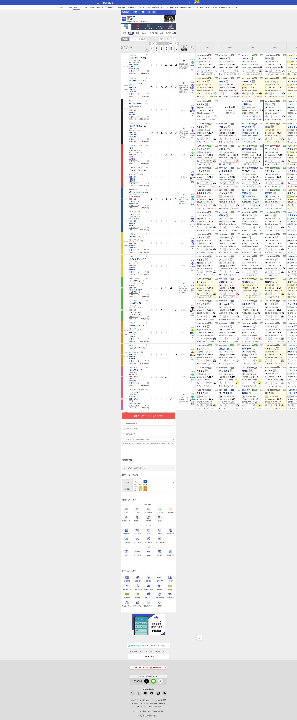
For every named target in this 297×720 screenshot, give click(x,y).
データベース (131, 7)
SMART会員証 (158, 711)
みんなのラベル (127, 606)
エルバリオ (134, 303)
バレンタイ (224, 193)
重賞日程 (148, 581)
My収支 (137, 597)
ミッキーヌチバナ (203, 164)
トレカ (148, 7)
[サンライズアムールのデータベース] (147, 123)
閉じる (154, 43)
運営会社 (157, 707)
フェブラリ (224, 393)
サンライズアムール (270, 74)
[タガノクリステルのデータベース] (147, 55)
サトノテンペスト (136, 370)
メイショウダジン (136, 236)
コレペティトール (248, 164)
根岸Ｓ (222, 81)
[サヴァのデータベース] (147, 145)
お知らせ (134, 700)
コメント (144, 33)
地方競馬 (121, 7)
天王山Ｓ (200, 104)
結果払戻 (171, 28)
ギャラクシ (247, 215)
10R (149, 12)
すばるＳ (223, 58)
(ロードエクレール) (202, 96)
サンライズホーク (270, 186)
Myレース (148, 597)
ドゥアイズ (224, 164)
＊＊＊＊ (212, 142)
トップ (62, 7)
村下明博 (132, 181)
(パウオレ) (292, 74)
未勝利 (245, 104)
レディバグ (201, 74)
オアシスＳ (201, 171)
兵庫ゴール (247, 348)
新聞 (130, 33)
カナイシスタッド (134, 403)
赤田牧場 (132, 247)
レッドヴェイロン (225, 208)
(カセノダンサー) (248, 96)
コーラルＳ (201, 58)
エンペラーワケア (225, 96)
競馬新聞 (155, 7)
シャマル (224, 363)
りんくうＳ (247, 127)
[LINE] (145, 693)
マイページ (223, 7)
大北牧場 (132, 159)
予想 (85, 7)
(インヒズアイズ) (270, 297)
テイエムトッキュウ (248, 74)
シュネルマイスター (271, 164)
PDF (161, 39)
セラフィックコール (271, 230)
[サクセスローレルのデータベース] (147, 323)
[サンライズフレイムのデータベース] (147, 78)
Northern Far (133, 203)
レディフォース (225, 297)
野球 (149, 711)
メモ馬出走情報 (159, 597)
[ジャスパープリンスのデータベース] (147, 101)
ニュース (69, 7)
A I (81, 7)
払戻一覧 (137, 581)
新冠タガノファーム (135, 69)
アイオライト (270, 119)
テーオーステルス (225, 74)
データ (133, 39)
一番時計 (159, 606)
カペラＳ (246, 58)
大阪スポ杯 (270, 81)
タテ (169, 39)
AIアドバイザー (138, 606)
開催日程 (127, 581)
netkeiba (107, 2)
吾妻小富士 (201, 193)
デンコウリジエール (137, 170)
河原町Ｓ (223, 282)
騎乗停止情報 (148, 589)
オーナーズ (137, 711)
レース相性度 (170, 597)
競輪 (198, 2)
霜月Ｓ (245, 237)
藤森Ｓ (268, 58)
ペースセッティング (140, 192)
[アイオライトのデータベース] (147, 212)
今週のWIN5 (159, 581)
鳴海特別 (246, 282)
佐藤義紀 (132, 358)
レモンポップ (248, 186)
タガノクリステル (136, 58)
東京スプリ (201, 348)
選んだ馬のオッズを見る (150, 416)
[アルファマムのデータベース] (147, 389)
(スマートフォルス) (270, 142)
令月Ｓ (245, 371)
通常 (124, 33)
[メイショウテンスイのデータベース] (147, 256)
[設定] (174, 39)
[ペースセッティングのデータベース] (147, 190)
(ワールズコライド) (248, 297)
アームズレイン (248, 142)
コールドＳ (270, 259)
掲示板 (168, 33)
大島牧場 (132, 336)
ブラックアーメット (203, 208)
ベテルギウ (201, 237)
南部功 (131, 225)
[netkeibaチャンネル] (151, 693)
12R (153, 12)
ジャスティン (202, 363)
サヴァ (132, 148)
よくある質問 (161, 700)
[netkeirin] (148, 668)
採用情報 (162, 703)
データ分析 (159, 28)
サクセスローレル (136, 325)
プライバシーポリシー (144, 707)
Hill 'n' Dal (132, 114)
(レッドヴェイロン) (270, 408)
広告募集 (153, 703)
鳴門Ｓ (199, 282)
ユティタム (202, 186)
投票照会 (127, 597)
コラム (103, 7)
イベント (214, 7)
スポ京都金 (247, 149)
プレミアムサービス (147, 700)
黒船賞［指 (224, 348)
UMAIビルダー (94, 7)
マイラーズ (269, 149)
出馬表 (126, 28)
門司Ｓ (245, 193)
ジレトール (202, 119)
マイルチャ (247, 171)
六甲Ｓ (290, 149)
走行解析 (142, 39)
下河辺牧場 (132, 91)
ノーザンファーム (134, 314)
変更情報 (159, 589)
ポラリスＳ (201, 81)
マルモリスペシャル (248, 230)
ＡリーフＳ (247, 81)
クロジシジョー (248, 386)
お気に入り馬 (193, 7)
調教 (137, 33)
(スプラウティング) (270, 96)
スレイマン (247, 208)
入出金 (170, 589)
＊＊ (198, 139)
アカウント (233, 7)
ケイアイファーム (134, 292)
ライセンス (144, 703)
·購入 (148, 28)
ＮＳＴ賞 (291, 171)
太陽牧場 (132, 270)
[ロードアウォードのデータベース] (147, 278)
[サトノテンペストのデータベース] (147, 367)
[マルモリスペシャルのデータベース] (147, 345)
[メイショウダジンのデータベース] (147, 234)
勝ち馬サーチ (148, 606)
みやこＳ (269, 215)
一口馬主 (170, 7)
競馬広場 (183, 7)
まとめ (206, 7)
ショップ (141, 7)
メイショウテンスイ (137, 259)
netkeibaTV (112, 7)
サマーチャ (270, 171)
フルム (268, 275)
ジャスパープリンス (140, 103)
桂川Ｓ (290, 193)
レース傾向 (170, 581)
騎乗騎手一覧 (127, 589)
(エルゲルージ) (203, 297)
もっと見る (174, 43)
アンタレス (201, 149)
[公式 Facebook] (139, 693)
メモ (201, 7)
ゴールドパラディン (248, 119)
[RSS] (164, 693)
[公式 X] (132, 693)
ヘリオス (292, 408)
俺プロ (162, 7)
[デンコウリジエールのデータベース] (147, 167)
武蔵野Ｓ (269, 193)
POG (176, 7)
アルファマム (248, 252)
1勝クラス (269, 282)
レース (76, 7)
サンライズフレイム (137, 80)
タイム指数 (154, 33)
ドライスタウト (270, 208)
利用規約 (135, 703)
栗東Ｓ (268, 104)
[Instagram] (158, 693)
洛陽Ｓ (222, 149)
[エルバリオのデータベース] (147, 300)
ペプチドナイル (203, 252)
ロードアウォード (136, 281)
